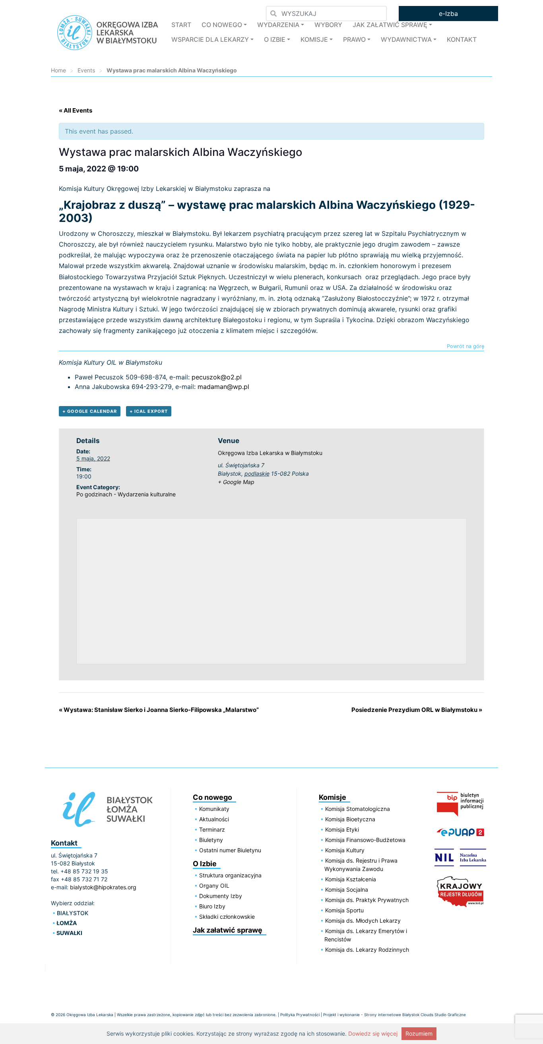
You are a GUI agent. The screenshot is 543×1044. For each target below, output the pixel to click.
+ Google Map (236, 481)
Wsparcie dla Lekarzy (210, 39)
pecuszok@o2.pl (217, 377)
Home (58, 70)
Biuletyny (211, 839)
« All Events (75, 110)
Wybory (328, 25)
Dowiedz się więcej (373, 1033)
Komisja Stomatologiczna (357, 808)
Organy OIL (214, 885)
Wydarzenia (278, 25)
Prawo (354, 39)
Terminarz (212, 829)
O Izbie (274, 39)
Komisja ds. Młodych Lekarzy (363, 920)
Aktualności (214, 819)
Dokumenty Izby (220, 895)
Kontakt (462, 39)
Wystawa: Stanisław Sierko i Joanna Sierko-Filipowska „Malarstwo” (159, 709)
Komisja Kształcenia (350, 879)
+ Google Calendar (89, 411)
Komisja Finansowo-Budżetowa (365, 839)
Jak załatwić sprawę (390, 25)
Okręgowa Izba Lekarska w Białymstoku (270, 452)
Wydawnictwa (406, 39)
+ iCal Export (149, 411)
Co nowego (222, 25)
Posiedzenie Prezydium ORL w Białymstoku (416, 709)
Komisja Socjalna (346, 889)
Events (86, 70)
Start (181, 25)
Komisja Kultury (345, 850)
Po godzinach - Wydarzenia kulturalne (126, 494)
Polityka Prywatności (300, 1014)
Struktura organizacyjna (230, 875)
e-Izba (448, 13)
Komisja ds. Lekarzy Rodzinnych (367, 949)
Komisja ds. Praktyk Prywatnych (367, 899)
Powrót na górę (465, 346)
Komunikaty (214, 808)
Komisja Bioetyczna (350, 819)
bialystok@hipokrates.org (103, 887)
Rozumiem (418, 1033)
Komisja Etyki (342, 829)
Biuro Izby (212, 906)
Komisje (314, 39)
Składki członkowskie (227, 916)
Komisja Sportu (344, 910)
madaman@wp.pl (223, 387)
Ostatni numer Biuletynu (230, 850)
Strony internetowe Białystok (391, 1014)
